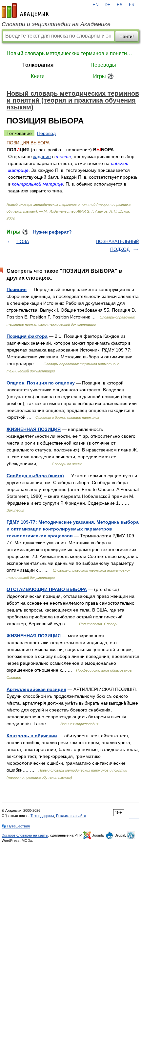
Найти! (126, 36)
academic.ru (25, 10)
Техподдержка (42, 816)
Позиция (17, 289)
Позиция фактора (27, 336)
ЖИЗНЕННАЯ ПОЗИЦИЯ (34, 429)
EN (95, 5)
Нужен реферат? (52, 232)
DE (108, 5)
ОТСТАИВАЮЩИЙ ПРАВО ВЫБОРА (47, 589)
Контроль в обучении (32, 735)
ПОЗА (22, 241)
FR (131, 5)
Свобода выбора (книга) (35, 475)
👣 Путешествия (16, 826)
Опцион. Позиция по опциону (41, 382)
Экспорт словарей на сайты (25, 835)
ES (120, 5)
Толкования (37, 65)
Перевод (46, 133)
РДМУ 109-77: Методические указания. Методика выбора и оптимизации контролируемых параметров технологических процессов (73, 528)
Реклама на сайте (71, 816)
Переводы (103, 65)
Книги (38, 76)
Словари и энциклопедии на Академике (56, 24)
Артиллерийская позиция (36, 689)
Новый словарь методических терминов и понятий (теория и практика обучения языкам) (70, 53)
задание (42, 156)
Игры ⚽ (103, 76)
